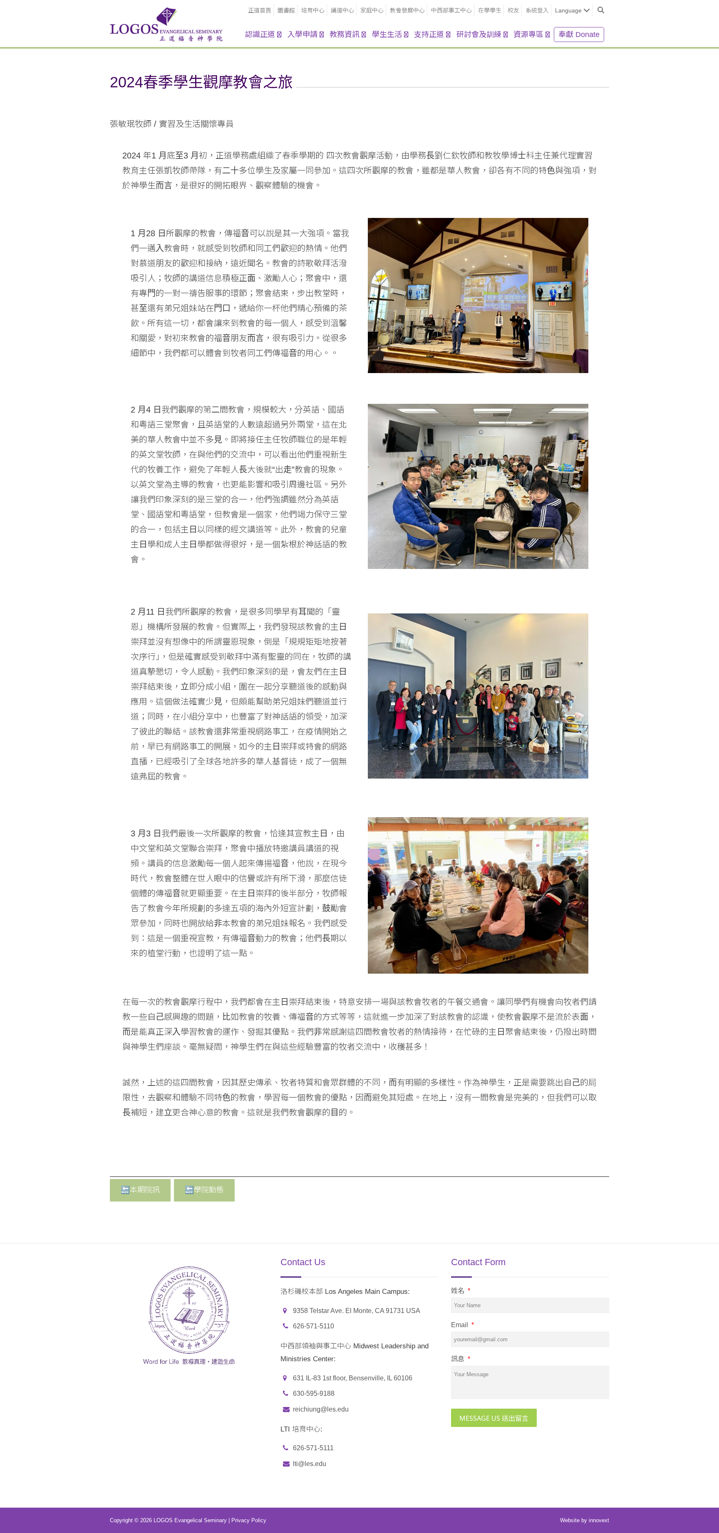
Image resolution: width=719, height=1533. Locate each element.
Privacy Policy (248, 1520)
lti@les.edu (309, 1463)
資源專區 (528, 34)
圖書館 (286, 10)
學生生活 (387, 34)
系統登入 (537, 10)
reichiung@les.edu (321, 1409)
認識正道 (260, 34)
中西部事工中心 (451, 10)
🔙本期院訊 (140, 1190)
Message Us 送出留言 (493, 1418)
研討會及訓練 (478, 34)
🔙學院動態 (204, 1190)
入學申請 (302, 34)
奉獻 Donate (579, 34)
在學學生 (489, 10)
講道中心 (342, 10)
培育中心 (313, 10)
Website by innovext (584, 1520)
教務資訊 (345, 34)
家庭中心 (372, 10)
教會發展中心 (407, 10)
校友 (513, 10)
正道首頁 (259, 10)
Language (568, 10)
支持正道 (429, 34)
